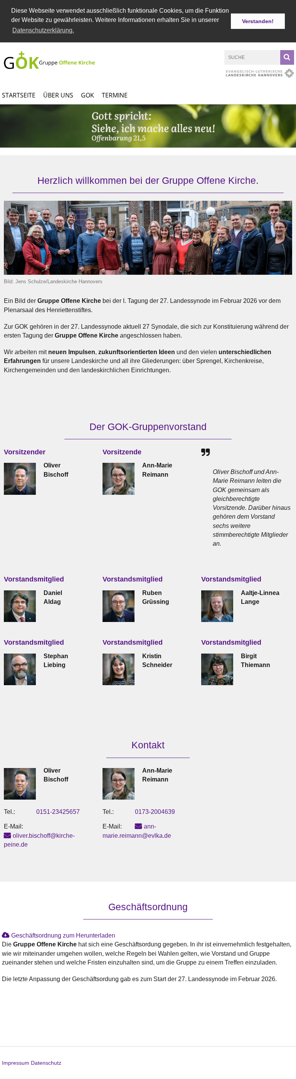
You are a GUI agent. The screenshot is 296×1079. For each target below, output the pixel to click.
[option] (148, 126)
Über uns (58, 95)
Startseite (18, 95)
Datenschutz (46, 1063)
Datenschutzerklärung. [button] (43, 30)
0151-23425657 (58, 811)
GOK (87, 95)
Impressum (15, 1063)
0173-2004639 (155, 811)
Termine (115, 95)
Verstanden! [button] (258, 21)
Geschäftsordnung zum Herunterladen (63, 935)
